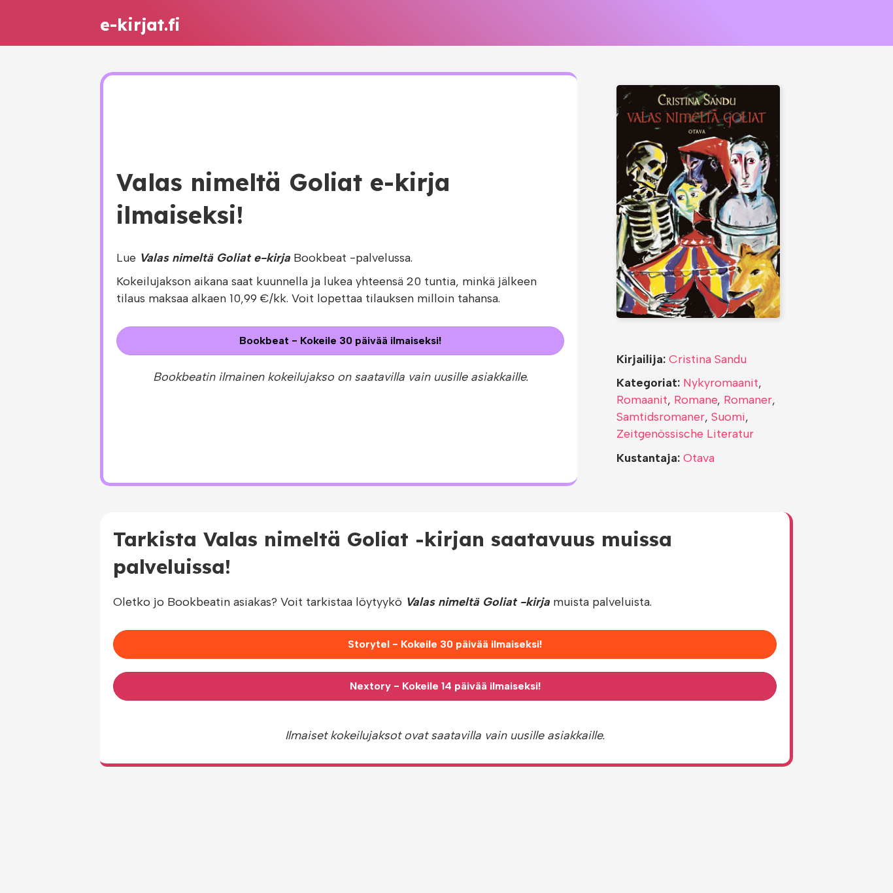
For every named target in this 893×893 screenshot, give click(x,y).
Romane (695, 400)
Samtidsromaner (660, 417)
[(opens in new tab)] (698, 201)
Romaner (748, 400)
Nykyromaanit (720, 383)
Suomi (728, 417)
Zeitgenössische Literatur (685, 434)
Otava (699, 458)
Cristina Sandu (708, 359)
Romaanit (641, 400)
